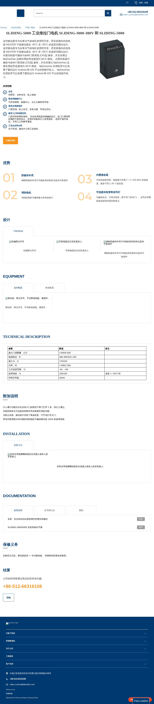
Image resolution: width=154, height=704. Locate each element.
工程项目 (9, 656)
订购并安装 (10, 140)
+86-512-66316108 (138, 12)
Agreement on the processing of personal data (22, 697)
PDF (141, 519)
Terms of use (10, 689)
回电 (8, 597)
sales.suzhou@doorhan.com (22, 684)
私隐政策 (9, 693)
